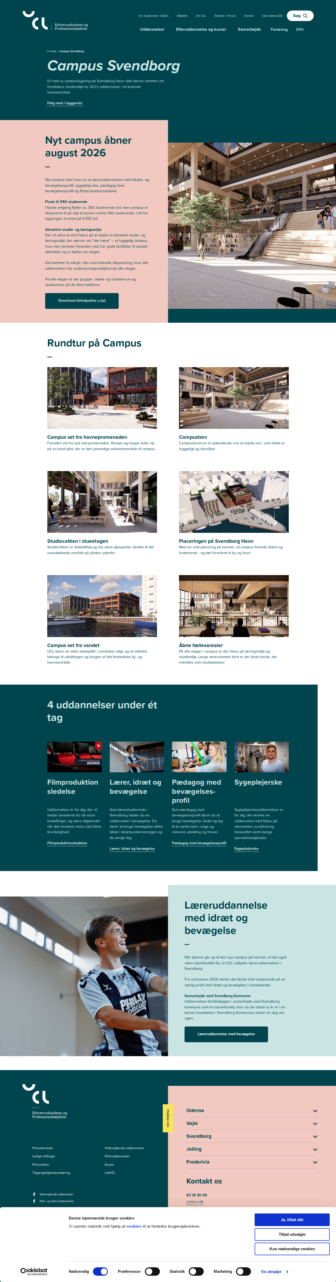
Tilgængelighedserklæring (51, 1172)
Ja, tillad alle (292, 1219)
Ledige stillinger (43, 1156)
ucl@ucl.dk (194, 1202)
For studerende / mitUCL (154, 16)
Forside (52, 51)
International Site (272, 16)
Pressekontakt (42, 1148)
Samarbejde (249, 29)
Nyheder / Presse (225, 16)
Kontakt (249, 16)
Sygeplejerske (246, 848)
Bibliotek (182, 16)
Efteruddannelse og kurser (201, 29)
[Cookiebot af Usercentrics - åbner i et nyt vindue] (34, 1272)
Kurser (109, 1164)
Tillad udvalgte (292, 1234)
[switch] (152, 1271)
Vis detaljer (271, 1271)
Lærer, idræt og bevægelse (132, 848)
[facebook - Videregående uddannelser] (34, 1195)
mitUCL (110, 1172)
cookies (135, 1226)
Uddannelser (152, 29)
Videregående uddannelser (124, 1148)
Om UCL (201, 16)
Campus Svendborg (72, 51)
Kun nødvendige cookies (292, 1249)
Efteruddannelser (117, 1156)
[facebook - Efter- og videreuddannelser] (34, 1202)
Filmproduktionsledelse (67, 843)
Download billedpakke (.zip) (82, 300)
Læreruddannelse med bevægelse (226, 1034)
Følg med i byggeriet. (65, 103)
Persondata (40, 1164)
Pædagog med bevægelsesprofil (199, 843)
